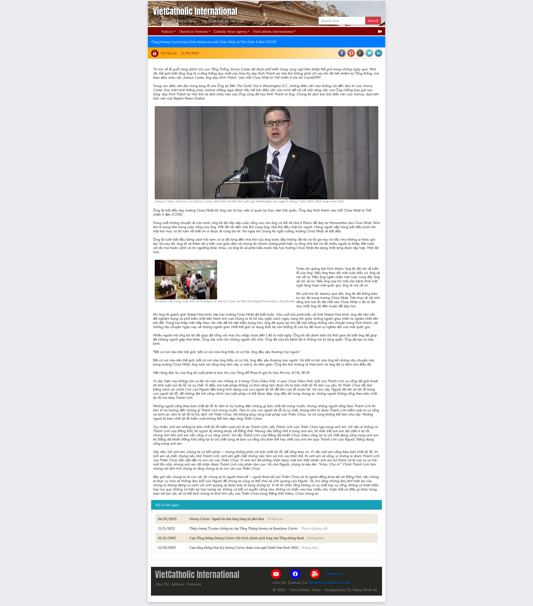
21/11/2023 (166, 528)
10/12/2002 (167, 538)
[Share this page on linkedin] (378, 53)
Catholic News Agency (230, 31)
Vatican (167, 31)
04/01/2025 (167, 518)
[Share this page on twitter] (369, 53)
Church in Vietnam (193, 31)
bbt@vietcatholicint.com (329, 582)
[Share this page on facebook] (342, 53)
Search (373, 20)
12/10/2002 (167, 547)
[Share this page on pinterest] (351, 53)
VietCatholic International (273, 31)
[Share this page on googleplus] (360, 53)
